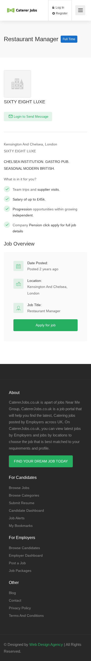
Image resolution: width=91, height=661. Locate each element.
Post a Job (17, 563)
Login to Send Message (30, 116)
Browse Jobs (19, 488)
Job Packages (20, 571)
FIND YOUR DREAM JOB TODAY (41, 461)
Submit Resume (21, 503)
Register (61, 13)
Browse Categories (24, 495)
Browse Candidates (24, 548)
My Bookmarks (21, 526)
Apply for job (46, 325)
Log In (59, 7)
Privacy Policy (20, 608)
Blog (12, 593)
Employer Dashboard (26, 555)
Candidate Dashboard (26, 510)
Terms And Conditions (26, 616)
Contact (15, 600)
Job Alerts (17, 518)
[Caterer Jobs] (22, 6)
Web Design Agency (46, 644)
